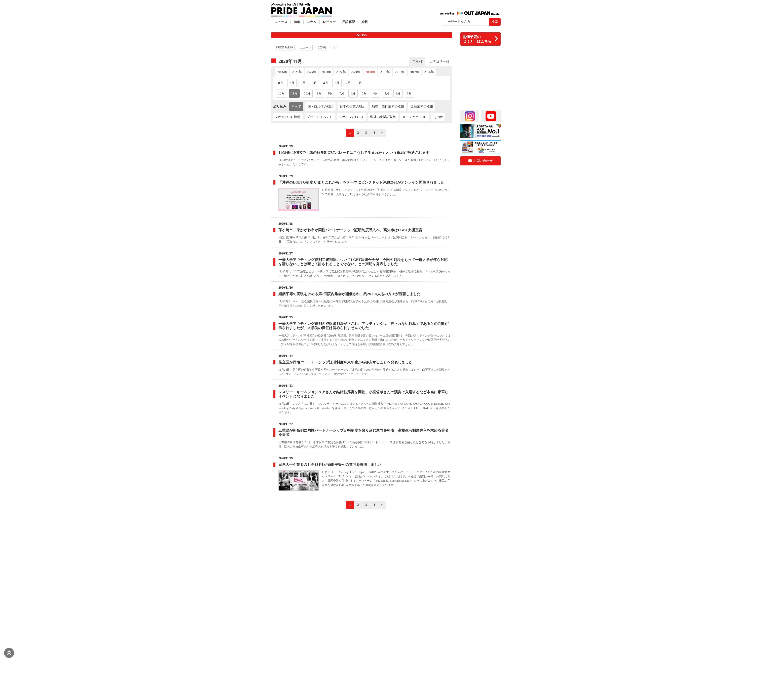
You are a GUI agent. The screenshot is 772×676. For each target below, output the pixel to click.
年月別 (417, 61)
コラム (311, 22)
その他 (438, 117)
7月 (292, 83)
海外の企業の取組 (383, 117)
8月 (280, 83)
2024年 (311, 72)
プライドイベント (320, 117)
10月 (307, 93)
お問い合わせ (482, 160)
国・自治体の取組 (320, 106)
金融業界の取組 (422, 106)
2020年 (322, 47)
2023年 (326, 72)
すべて (296, 106)
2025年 (297, 72)
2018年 (399, 72)
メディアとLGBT (414, 117)
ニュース (281, 22)
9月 (319, 93)
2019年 (385, 72)
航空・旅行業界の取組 (388, 106)
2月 (348, 83)
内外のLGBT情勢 (288, 117)
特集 (297, 22)
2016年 (429, 72)
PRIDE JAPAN (284, 47)
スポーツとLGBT (351, 117)
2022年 (341, 72)
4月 (325, 83)
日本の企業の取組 (352, 106)
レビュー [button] (329, 22)
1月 (359, 83)
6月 (303, 83)
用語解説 (348, 22)
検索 (495, 22)
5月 (314, 83)
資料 (364, 22)
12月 (281, 93)
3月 (337, 83)
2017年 (414, 72)
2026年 (282, 72)
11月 (294, 93)
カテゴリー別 (439, 61)
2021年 (355, 72)
